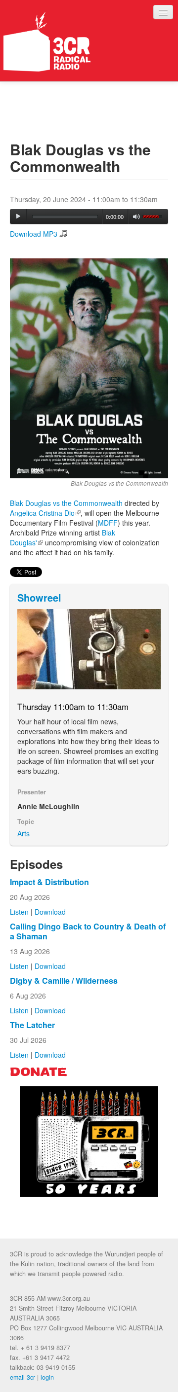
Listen (19, 912)
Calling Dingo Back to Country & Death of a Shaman (88, 931)
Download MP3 (33, 234)
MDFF (108, 523)
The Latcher (32, 1025)
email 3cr (22, 1377)
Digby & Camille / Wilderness (64, 980)
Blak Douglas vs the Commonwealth (66, 503)
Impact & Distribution (49, 882)
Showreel (39, 597)
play (18, 216)
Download (50, 912)
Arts (23, 833)
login (47, 1377)
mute (137, 217)
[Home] (46, 42)
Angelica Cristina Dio (45, 513)
